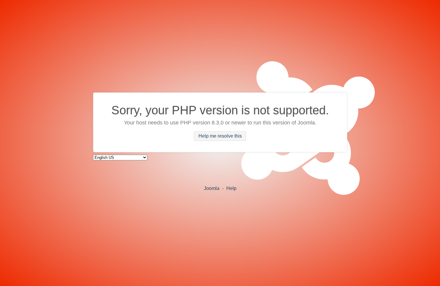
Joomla (211, 188)
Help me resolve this (220, 136)
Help (231, 188)
